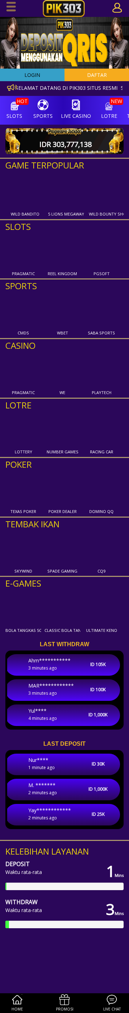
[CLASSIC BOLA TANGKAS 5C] (62, 608)
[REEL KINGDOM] (62, 251)
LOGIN (32, 74)
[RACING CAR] (101, 429)
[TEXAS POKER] (23, 489)
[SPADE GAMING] (62, 548)
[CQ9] (101, 548)
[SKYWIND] (23, 548)
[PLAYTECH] (101, 370)
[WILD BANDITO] (25, 191)
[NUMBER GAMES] (62, 429)
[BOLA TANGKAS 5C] (23, 608)
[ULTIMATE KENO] (101, 608)
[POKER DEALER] (62, 489)
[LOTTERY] (23, 429)
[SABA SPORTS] (101, 310)
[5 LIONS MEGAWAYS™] (66, 191)
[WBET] (62, 310)
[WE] (62, 370)
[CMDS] (23, 310)
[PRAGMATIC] (23, 251)
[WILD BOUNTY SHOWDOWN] (107, 191)
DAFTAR (97, 74)
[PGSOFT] (101, 251)
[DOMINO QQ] (101, 489)
